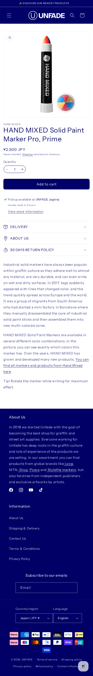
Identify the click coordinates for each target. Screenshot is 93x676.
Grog (23, 470)
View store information (25, 212)
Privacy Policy (19, 559)
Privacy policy (22, 666)
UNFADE (27, 659)
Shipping (27, 154)
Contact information (70, 666)
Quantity (9, 161)
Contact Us (17, 538)
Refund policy (44, 666)
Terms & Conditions (24, 549)
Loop (68, 464)
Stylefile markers (61, 470)
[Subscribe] (72, 587)
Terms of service (47, 659)
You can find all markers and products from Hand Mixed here (46, 365)
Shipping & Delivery (24, 528)
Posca (34, 470)
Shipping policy (71, 659)
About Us (16, 518)
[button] (9, 15)
